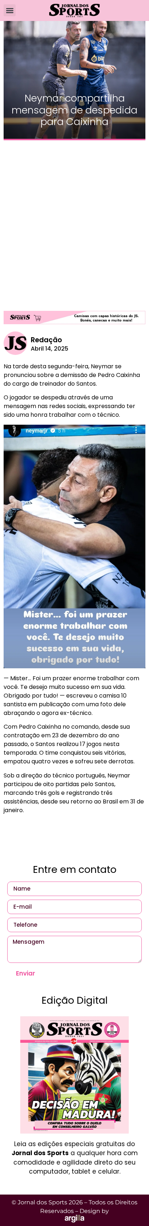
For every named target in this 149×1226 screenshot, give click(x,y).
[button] (10, 10)
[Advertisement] (74, 221)
